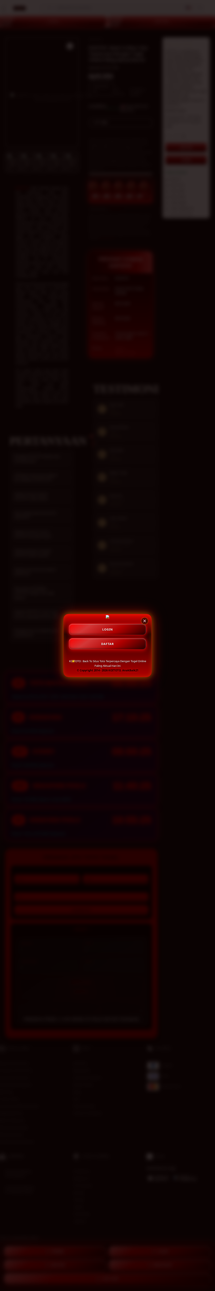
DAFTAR (107, 644)
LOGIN (107, 629)
